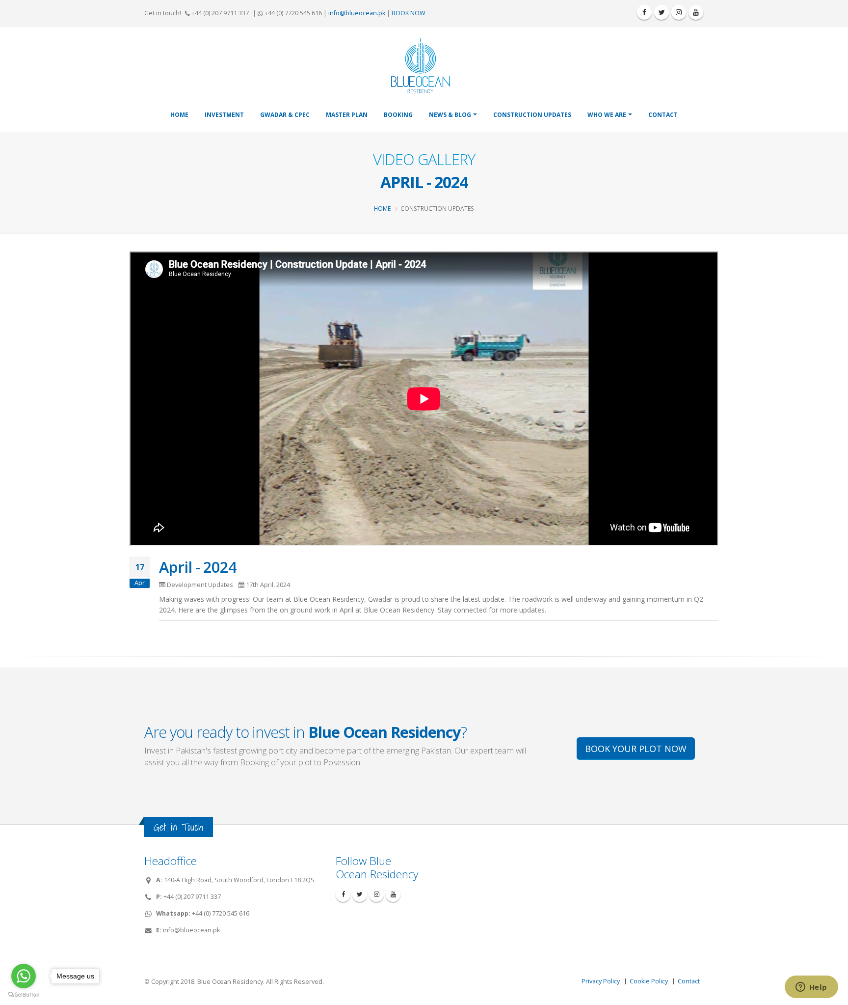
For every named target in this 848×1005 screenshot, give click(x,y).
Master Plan (347, 115)
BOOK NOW (408, 13)
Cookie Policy (649, 981)
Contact (663, 115)
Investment (224, 115)
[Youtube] (696, 12)
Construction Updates (532, 115)
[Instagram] (678, 12)
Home (179, 115)
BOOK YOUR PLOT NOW (636, 748)
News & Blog (450, 115)
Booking (398, 115)
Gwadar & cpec (285, 115)
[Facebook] (644, 12)
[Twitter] (661, 12)
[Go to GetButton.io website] (23, 995)
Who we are (606, 115)
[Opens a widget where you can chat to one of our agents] (811, 988)
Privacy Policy (601, 981)
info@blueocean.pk (356, 13)
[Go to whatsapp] (23, 976)
